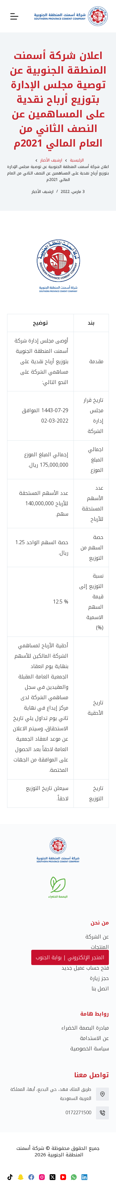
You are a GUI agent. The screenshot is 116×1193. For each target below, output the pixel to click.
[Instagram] (42, 1177)
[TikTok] (10, 1177)
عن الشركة (97, 937)
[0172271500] (102, 1112)
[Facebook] (31, 1177)
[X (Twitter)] (52, 1177)
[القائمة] (14, 16)
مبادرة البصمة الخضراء (85, 1028)
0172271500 (78, 1112)
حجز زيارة (99, 978)
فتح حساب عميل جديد (85, 968)
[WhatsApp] (74, 1177)
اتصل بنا (100, 989)
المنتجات (100, 947)
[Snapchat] (21, 1177)
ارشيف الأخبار (42, 191)
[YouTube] (63, 1177)
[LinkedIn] (84, 1177)
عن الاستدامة (94, 1038)
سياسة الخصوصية (89, 1049)
